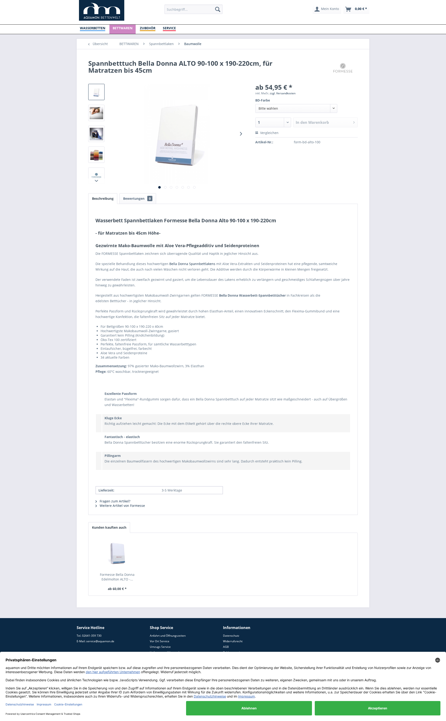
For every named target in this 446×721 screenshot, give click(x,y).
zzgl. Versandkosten (282, 93)
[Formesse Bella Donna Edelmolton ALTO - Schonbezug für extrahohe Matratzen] (117, 553)
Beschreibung (103, 198)
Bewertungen (137, 198)
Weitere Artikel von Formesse (122, 505)
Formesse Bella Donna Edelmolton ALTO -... (117, 576)
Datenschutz (231, 636)
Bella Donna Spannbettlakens (192, 264)
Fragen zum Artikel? (114, 501)
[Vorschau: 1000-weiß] (96, 113)
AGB (226, 647)
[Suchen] (218, 9)
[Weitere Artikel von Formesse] (343, 68)
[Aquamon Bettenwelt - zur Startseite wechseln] (101, 10)
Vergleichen (269, 133)
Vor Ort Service (159, 641)
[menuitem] (193, 9)
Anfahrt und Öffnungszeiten (168, 636)
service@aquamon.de (100, 641)
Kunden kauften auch (109, 527)
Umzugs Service (160, 647)
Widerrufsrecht (233, 641)
